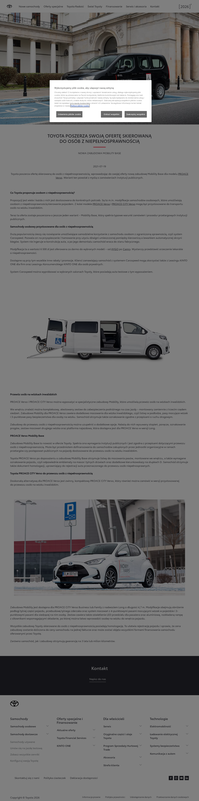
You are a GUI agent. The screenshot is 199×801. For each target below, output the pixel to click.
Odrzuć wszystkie (111, 114)
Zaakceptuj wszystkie (135, 114)
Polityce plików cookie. (80, 105)
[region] (101, 101)
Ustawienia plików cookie (69, 114)
